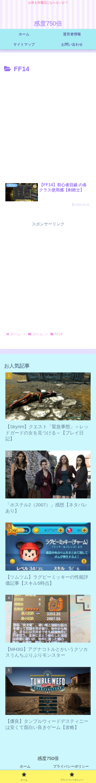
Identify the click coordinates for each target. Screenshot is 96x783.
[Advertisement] (48, 126)
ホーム (25, 766)
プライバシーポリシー (71, 766)
